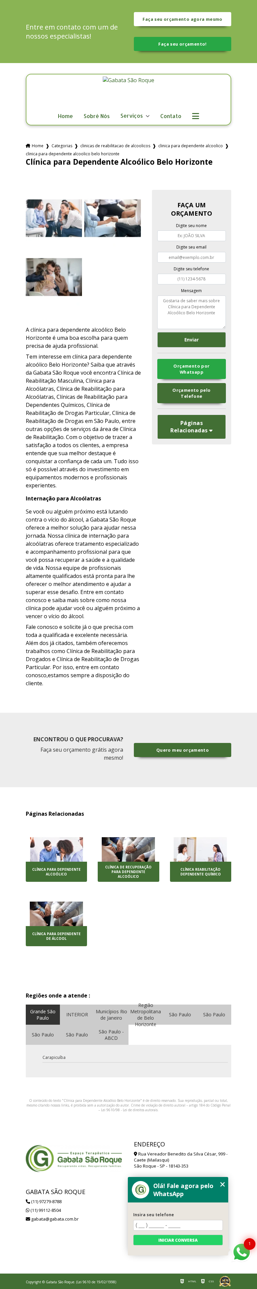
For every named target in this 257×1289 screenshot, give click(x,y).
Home (65, 116)
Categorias (62, 146)
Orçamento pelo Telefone (191, 393)
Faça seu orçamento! (182, 44)
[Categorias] (195, 116)
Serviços (132, 116)
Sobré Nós (97, 116)
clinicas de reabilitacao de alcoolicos (115, 146)
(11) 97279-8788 (46, 1201)
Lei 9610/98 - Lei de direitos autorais (129, 1110)
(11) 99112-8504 (45, 1210)
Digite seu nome (191, 225)
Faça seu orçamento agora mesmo (182, 19)
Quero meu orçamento (182, 750)
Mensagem (191, 290)
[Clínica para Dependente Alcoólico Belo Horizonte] (54, 218)
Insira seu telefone (153, 1215)
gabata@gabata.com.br (54, 1219)
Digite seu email (191, 247)
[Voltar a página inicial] (128, 93)
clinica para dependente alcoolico (190, 146)
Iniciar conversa (178, 1240)
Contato (170, 116)
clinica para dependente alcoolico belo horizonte (72, 154)
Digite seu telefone (191, 269)
